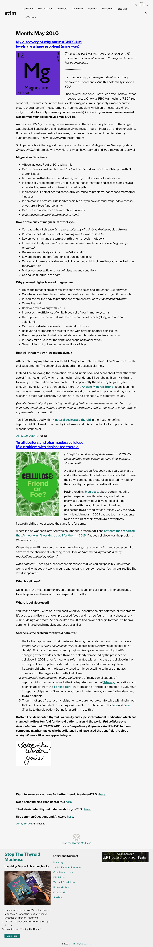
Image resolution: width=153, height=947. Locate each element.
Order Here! (12, 936)
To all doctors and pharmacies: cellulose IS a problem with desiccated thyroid (49, 444)
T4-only (109, 682)
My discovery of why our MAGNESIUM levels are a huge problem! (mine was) (49, 44)
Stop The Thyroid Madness (80, 944)
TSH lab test (62, 687)
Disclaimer (59, 877)
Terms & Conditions (64, 882)
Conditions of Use (63, 872)
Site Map (123, 8)
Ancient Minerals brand (97, 386)
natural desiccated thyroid (73, 419)
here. (102, 794)
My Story (58, 862)
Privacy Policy (61, 887)
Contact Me (59, 892)
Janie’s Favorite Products (67, 867)
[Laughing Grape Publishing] (27, 904)
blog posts (92, 491)
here (114, 705)
